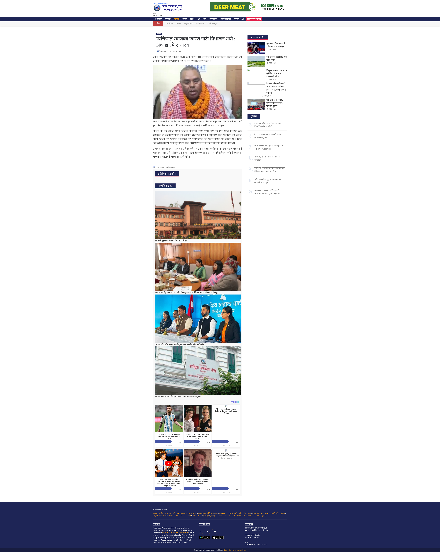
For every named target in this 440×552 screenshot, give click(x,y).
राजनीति (176, 19)
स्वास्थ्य (189, 516)
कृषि (211, 516)
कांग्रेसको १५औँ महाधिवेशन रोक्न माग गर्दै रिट (171, 241)
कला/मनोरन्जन (226, 19)
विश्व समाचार (183, 513)
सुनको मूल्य (189, 23)
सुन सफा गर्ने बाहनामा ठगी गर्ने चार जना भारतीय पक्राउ (275, 45)
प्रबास (190, 513)
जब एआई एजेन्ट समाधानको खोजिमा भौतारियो (267, 158)
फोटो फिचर (213, 19)
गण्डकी (200, 516)
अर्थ (199, 19)
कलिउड (231, 513)
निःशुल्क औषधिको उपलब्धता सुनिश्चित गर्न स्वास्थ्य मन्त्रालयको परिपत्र (276, 73)
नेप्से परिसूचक (213, 23)
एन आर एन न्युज (264, 513)
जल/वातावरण (202, 513)
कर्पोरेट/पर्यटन (238, 513)
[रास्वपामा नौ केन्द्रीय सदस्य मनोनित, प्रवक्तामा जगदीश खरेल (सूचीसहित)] (198, 319)
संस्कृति (262, 516)
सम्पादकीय (171, 516)
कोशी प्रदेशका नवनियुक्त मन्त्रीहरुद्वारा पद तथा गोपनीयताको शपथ (268, 147)
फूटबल (216, 516)
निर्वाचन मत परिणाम (254, 19)
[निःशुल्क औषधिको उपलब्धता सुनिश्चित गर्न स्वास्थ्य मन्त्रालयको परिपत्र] (256, 75)
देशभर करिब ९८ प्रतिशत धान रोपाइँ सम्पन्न (276, 58)
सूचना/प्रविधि (255, 513)
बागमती (194, 516)
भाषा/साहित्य (156, 516)
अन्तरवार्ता (164, 516)
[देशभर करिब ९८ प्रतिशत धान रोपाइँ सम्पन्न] (256, 61)
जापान (185, 19)
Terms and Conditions (239, 550)
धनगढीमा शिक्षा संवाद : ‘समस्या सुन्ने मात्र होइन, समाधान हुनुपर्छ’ (274, 103)
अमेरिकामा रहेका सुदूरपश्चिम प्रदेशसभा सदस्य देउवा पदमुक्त (267, 181)
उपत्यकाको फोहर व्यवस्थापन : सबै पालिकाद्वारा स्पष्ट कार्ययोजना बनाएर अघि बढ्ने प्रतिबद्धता (187, 293)
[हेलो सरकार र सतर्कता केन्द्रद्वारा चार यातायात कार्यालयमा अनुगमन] (198, 370)
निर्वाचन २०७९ (239, 19)
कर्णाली (273, 513)
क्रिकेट (221, 516)
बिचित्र (183, 516)
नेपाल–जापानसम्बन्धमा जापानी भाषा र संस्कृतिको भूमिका (267, 136)
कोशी (277, 513)
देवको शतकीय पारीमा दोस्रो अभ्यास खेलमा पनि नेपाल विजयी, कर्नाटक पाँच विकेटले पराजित (276, 88)
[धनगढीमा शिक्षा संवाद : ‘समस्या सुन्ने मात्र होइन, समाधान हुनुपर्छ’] (256, 104)
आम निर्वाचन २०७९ (253, 516)
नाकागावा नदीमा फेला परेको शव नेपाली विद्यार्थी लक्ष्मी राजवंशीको (268, 125)
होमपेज (159, 19)
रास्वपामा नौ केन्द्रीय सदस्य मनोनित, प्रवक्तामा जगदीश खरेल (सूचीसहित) (180, 344)
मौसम (179, 23)
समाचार (167, 19)
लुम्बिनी (283, 513)
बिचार (195, 513)
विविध (233, 516)
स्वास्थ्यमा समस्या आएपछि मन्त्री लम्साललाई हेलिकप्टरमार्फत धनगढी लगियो (269, 169)
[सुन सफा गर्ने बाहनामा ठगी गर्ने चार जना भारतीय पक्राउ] (256, 48)
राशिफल (170, 23)
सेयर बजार (227, 516)
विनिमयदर (200, 23)
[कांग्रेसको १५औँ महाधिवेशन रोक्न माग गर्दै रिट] (198, 215)
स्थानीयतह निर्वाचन (242, 516)
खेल (205, 19)
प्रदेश (191, 19)
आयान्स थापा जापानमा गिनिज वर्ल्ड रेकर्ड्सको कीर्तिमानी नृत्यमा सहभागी (267, 192)
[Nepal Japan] (168, 6)
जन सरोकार (168, 513)
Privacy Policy (227, 550)
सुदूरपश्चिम (206, 516)
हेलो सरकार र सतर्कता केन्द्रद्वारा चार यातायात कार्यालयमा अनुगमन (178, 396)
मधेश (249, 513)
